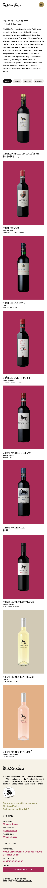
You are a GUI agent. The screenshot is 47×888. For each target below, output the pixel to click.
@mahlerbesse (10, 831)
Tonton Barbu (24, 881)
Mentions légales (11, 806)
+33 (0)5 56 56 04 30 (13, 861)
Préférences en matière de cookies (20, 803)
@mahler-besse (10, 824)
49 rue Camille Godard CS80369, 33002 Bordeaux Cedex (22, 853)
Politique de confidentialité (16, 809)
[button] (41, 4)
